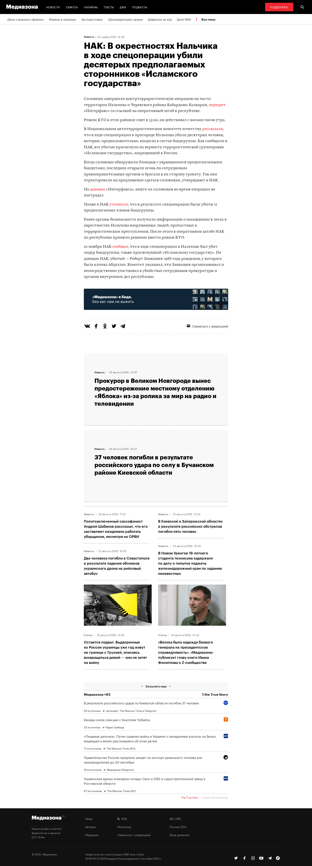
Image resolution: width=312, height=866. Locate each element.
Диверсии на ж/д (160, 19)
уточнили (118, 204)
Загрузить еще (156, 686)
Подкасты (139, 7)
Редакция (91, 834)
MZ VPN (175, 818)
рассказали (212, 129)
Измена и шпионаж (62, 19)
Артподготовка (92, 19)
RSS (123, 818)
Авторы (90, 826)
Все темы (208, 19)
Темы (89, 818)
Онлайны (91, 7)
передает (217, 105)
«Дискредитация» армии (125, 19)
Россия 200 (178, 826)
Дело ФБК (184, 19)
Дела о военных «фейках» (25, 19)
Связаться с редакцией (210, 325)
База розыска (179, 834)
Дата (123, 7)
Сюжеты (72, 7)
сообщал (120, 247)
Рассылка (124, 826)
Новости (53, 7)
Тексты (109, 7)
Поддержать (279, 7)
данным (97, 189)
